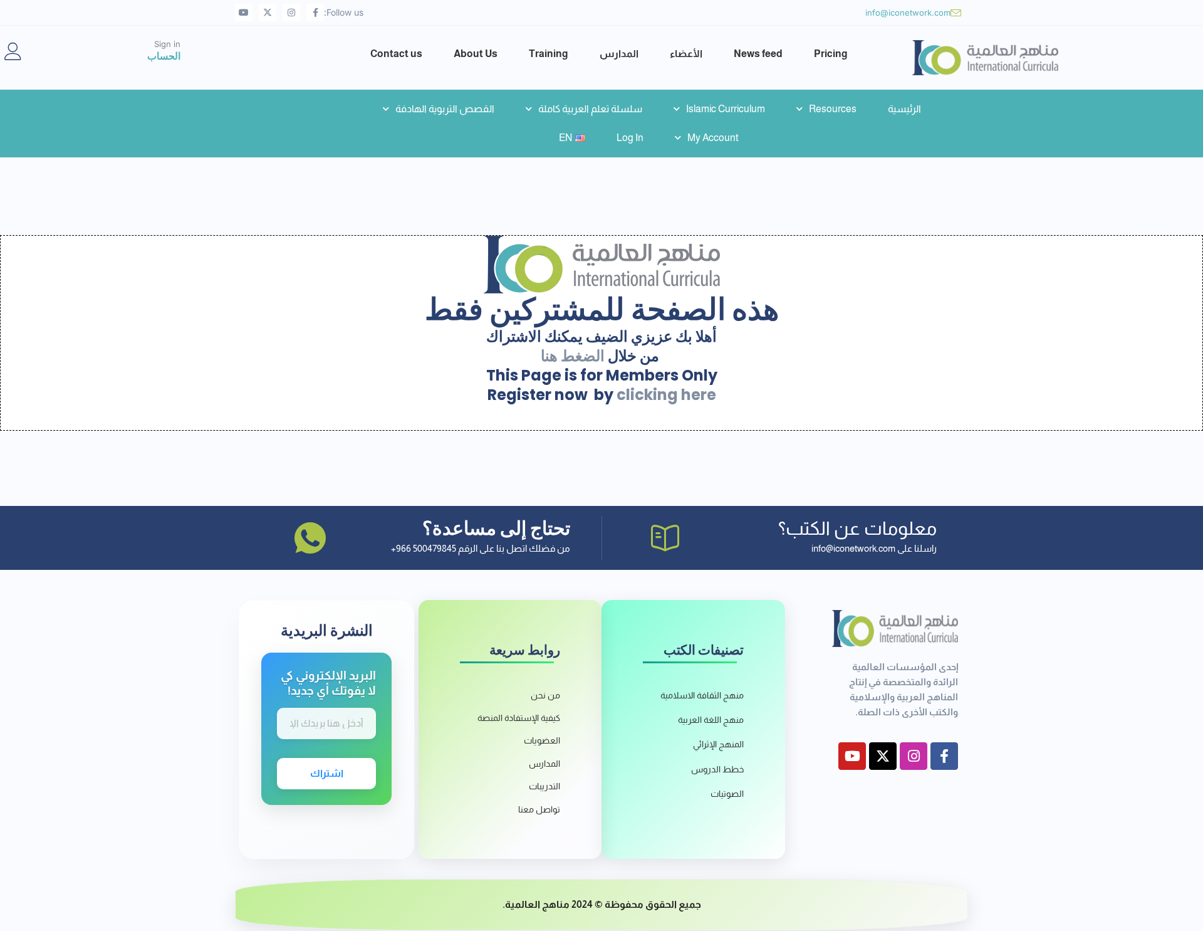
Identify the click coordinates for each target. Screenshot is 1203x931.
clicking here (666, 394)
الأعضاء (686, 53)
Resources (833, 108)
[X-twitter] (267, 12)
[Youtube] (244, 12)
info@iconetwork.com (907, 13)
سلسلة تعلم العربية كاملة (590, 108)
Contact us (396, 53)
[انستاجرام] (291, 12)
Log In (630, 137)
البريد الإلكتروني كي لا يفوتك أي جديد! (328, 683)
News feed (758, 53)
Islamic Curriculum (725, 108)
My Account (713, 137)
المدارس (619, 53)
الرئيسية (904, 108)
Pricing (831, 53)
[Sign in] (13, 51)
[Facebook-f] (315, 12)
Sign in (167, 44)
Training (548, 53)
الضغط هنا (573, 355)
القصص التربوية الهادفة (444, 108)
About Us (475, 53)
